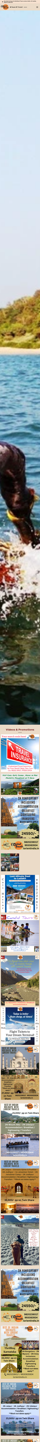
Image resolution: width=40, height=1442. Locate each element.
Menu (37, 7)
